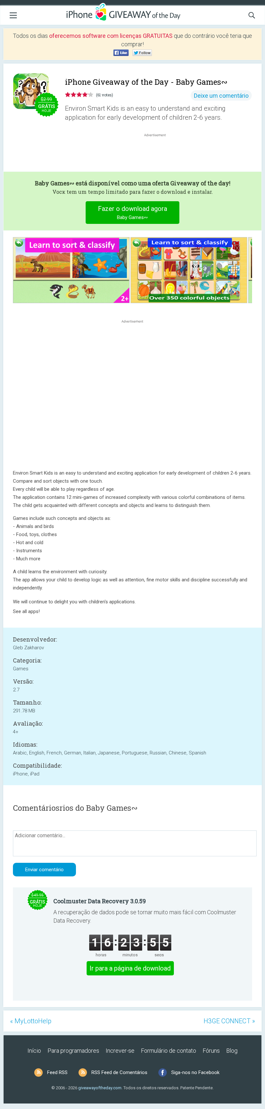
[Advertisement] (158, 153)
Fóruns (211, 1050)
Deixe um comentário (221, 95)
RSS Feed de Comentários (119, 1072)
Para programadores (73, 1050)
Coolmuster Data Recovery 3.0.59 (99, 901)
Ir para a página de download (130, 968)
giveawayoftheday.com (100, 1087)
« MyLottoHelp (30, 1021)
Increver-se (120, 1050)
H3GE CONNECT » (229, 1021)
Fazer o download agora (132, 212)
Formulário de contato (168, 1050)
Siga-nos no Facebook (195, 1072)
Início (34, 1050)
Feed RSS (57, 1072)
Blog (232, 1050)
